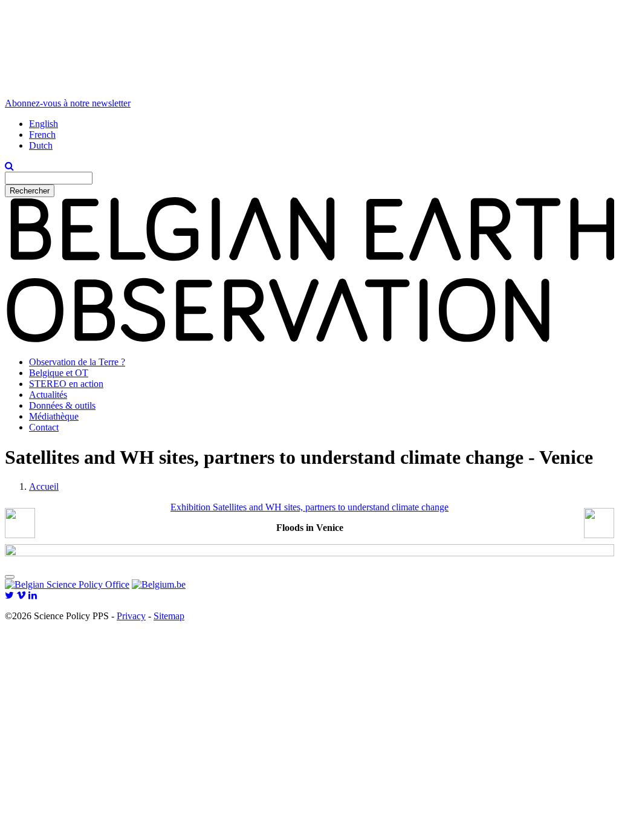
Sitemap (169, 616)
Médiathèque (54, 416)
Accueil (44, 486)
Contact (44, 427)
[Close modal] (10, 577)
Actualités (48, 394)
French (42, 134)
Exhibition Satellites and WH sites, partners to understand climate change (309, 507)
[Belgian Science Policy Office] (67, 584)
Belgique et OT (58, 373)
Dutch (41, 145)
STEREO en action (66, 384)
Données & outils (62, 405)
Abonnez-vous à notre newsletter (68, 103)
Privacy (131, 616)
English (43, 124)
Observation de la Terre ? (77, 362)
